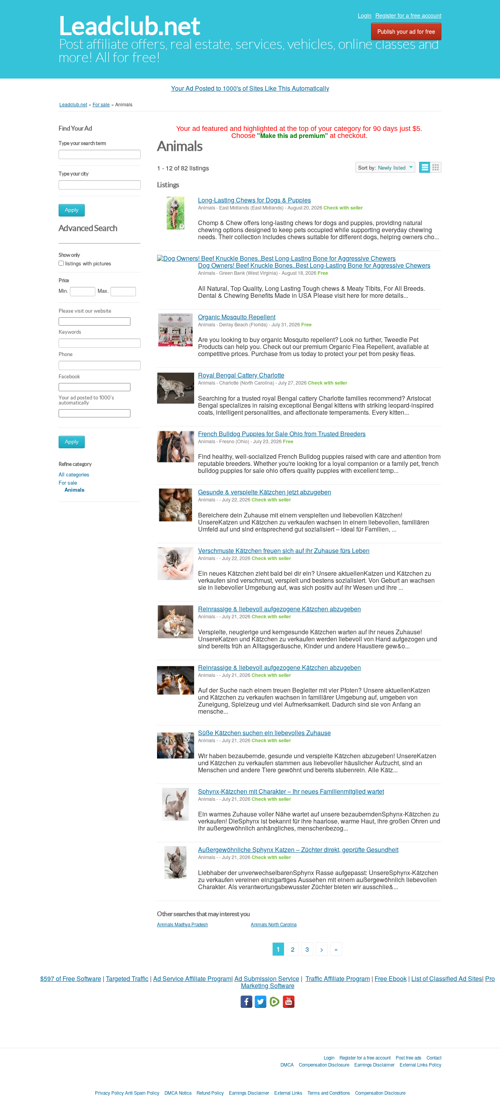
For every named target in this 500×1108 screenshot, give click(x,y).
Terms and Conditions (328, 1093)
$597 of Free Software (70, 978)
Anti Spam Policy (142, 1093)
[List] (424, 167)
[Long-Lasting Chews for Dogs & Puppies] (175, 213)
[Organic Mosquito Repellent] (175, 330)
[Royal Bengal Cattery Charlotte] (175, 388)
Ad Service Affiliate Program (192, 978)
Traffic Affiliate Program (337, 978)
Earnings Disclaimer (374, 1064)
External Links (288, 1093)
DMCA (287, 1064)
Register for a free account (408, 15)
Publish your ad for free (406, 31)
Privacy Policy (109, 1093)
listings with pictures (88, 263)
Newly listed (391, 167)
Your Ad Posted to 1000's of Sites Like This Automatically (250, 88)
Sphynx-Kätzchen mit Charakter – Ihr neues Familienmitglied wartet (291, 791)
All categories (74, 474)
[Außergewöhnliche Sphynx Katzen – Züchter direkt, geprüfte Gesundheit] (175, 862)
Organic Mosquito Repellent (236, 316)
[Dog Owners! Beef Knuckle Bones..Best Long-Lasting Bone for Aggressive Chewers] (276, 258)
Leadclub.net (129, 25)
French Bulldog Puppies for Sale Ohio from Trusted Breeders (282, 433)
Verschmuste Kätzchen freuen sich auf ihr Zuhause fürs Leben (284, 550)
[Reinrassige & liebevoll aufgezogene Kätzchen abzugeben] (175, 622)
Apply (72, 210)
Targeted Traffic (127, 978)
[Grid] (435, 167)
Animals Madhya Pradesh (182, 924)
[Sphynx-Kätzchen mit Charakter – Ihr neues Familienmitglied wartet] (175, 804)
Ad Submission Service (266, 978)
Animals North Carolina (273, 924)
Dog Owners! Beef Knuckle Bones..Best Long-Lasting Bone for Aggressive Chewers (314, 265)
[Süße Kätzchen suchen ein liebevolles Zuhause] (175, 746)
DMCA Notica (177, 1093)
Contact (434, 1057)
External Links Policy (420, 1064)
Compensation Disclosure (324, 1064)
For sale (68, 482)
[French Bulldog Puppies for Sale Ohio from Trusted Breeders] (175, 447)
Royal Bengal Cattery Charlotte (241, 375)
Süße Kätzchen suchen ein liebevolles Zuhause (264, 732)
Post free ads (408, 1057)
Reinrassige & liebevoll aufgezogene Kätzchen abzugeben (279, 608)
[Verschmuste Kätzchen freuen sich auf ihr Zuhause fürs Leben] (175, 563)
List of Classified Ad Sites (446, 978)
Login (364, 15)
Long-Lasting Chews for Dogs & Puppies (254, 199)
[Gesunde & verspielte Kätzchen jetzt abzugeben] (175, 505)
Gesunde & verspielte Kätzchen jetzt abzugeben (264, 491)
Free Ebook (391, 978)
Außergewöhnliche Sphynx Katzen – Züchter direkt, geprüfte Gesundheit (298, 849)
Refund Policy (210, 1093)
